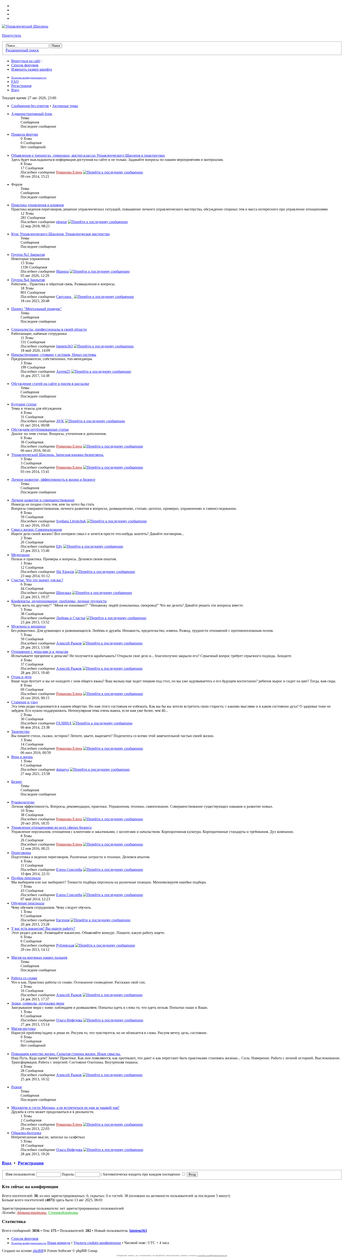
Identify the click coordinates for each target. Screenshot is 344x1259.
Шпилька (63, 593)
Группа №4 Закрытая (28, 280)
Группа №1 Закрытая (28, 255)
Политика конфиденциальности (28, 77)
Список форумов (24, 65)
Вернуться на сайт (25, 61)
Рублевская (65, 945)
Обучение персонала (27, 903)
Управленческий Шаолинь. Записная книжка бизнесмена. (57, 455)
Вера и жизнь (22, 757)
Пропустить (11, 35)
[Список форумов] (25, 26)
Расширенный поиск (22, 50)
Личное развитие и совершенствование (42, 500)
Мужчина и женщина (28, 626)
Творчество (20, 732)
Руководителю (22, 802)
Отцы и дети (21, 677)
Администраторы (31, 1213)
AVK (60, 421)
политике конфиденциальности (212, 1255)
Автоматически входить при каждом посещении (141, 1174)
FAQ (15, 81)
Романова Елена (69, 172)
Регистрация (21, 86)
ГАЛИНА (64, 723)
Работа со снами (24, 978)
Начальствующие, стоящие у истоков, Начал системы (53, 355)
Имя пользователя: (20, 1174)
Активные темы (65, 106)
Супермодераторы (63, 1213)
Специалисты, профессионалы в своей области (49, 329)
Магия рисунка (23, 1029)
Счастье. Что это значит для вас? (37, 580)
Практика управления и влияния (37, 205)
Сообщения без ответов (30, 106)
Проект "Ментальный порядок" (36, 309)
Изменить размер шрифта (31, 69)
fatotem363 (64, 346)
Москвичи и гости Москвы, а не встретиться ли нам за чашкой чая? (65, 1108)
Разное (16, 1087)
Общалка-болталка (26, 1133)
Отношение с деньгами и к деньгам (39, 652)
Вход (15, 90)
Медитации (20, 555)
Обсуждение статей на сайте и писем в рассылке (50, 384)
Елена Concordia (69, 870)
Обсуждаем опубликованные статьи (40, 429)
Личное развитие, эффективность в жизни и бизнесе (53, 479)
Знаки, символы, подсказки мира (37, 1003)
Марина (62, 271)
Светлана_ (64, 297)
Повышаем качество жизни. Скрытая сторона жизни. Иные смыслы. (66, 1054)
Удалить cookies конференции (97, 1243)
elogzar (61, 222)
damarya (62, 769)
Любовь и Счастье (70, 618)
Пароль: (68, 1174)
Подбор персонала (26, 878)
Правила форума (24, 134)
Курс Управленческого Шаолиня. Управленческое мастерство (60, 234)
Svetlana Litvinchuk (71, 521)
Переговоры (21, 853)
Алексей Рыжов (69, 643)
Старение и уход (24, 702)
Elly (59, 546)
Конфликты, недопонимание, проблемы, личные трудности (59, 601)
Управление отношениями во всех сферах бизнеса (51, 827)
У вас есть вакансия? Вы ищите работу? (43, 928)
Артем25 (63, 371)
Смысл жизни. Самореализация (36, 530)
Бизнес (16, 782)
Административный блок (31, 114)
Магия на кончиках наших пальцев (39, 957)
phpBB (38, 1251)
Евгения (63, 920)
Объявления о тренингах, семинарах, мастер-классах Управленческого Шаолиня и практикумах (88, 155)
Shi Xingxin (65, 572)
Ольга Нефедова (69, 1020)
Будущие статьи (24, 404)
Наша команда (58, 1243)
